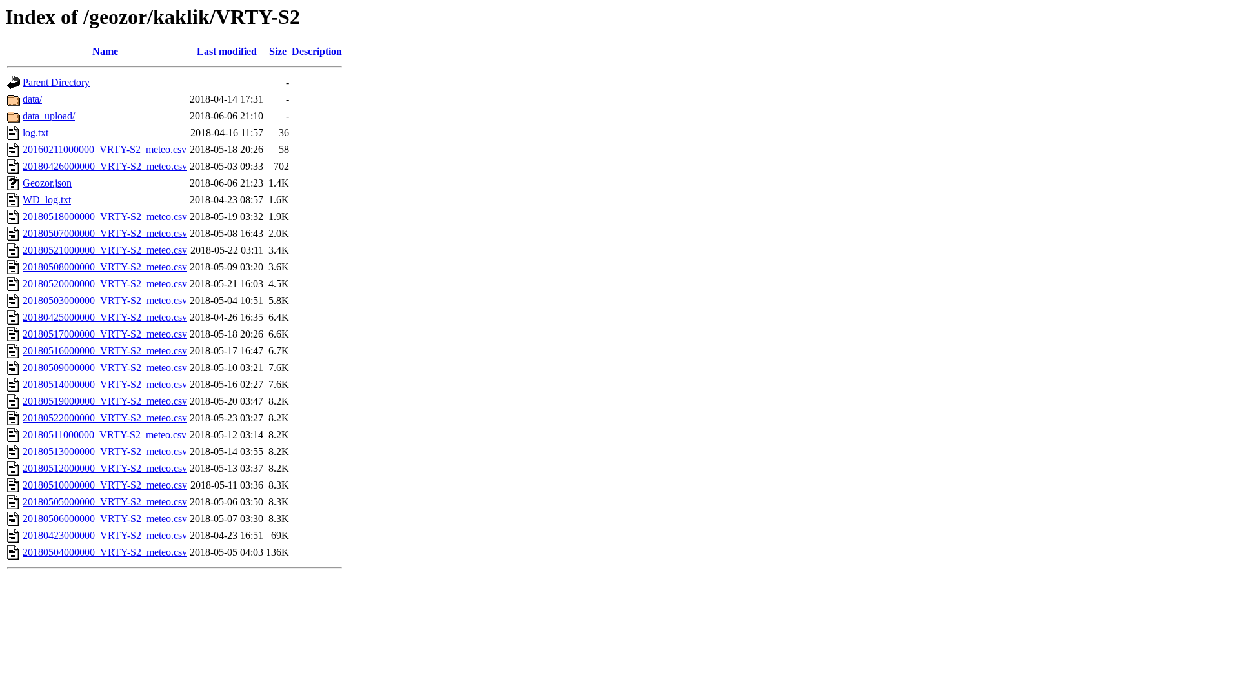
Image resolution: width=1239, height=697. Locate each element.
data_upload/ (49, 115)
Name (105, 51)
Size (278, 51)
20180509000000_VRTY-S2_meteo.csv (105, 367)
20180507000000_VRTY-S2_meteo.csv (105, 233)
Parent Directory (56, 82)
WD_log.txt (47, 199)
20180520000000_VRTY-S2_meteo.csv (105, 283)
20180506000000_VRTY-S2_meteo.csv (105, 518)
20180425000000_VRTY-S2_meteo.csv (105, 317)
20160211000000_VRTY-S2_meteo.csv (104, 149)
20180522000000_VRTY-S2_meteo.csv (105, 417)
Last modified (227, 51)
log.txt (35, 132)
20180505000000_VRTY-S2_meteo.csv (105, 501)
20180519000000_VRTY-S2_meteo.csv (105, 401)
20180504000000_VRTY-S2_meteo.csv (105, 552)
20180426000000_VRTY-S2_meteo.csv (105, 166)
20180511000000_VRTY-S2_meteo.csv (104, 434)
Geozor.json (47, 182)
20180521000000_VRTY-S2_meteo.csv (105, 250)
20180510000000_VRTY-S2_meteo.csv (105, 485)
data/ (32, 99)
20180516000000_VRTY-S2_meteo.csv (105, 350)
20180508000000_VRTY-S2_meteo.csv (105, 266)
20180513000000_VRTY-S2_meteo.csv (105, 451)
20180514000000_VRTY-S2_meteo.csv (105, 384)
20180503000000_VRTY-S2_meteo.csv (105, 300)
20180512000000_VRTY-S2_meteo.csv (105, 468)
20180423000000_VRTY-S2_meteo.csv (105, 535)
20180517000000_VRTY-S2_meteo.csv (105, 333)
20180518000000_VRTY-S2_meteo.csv (105, 216)
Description (317, 51)
